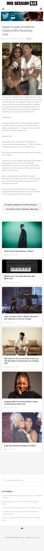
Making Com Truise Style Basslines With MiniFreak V (19, 277)
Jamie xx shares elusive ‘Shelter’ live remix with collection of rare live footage (21, 318)
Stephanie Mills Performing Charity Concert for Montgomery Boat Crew (21, 403)
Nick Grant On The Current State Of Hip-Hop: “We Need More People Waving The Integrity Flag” (21, 361)
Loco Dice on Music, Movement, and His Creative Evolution (22, 508)
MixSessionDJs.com (17, 537)
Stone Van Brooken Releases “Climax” (19, 251)
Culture (28, 39)
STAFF (22, 39)
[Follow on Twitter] (22, 16)
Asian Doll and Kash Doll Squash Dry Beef (20, 446)
